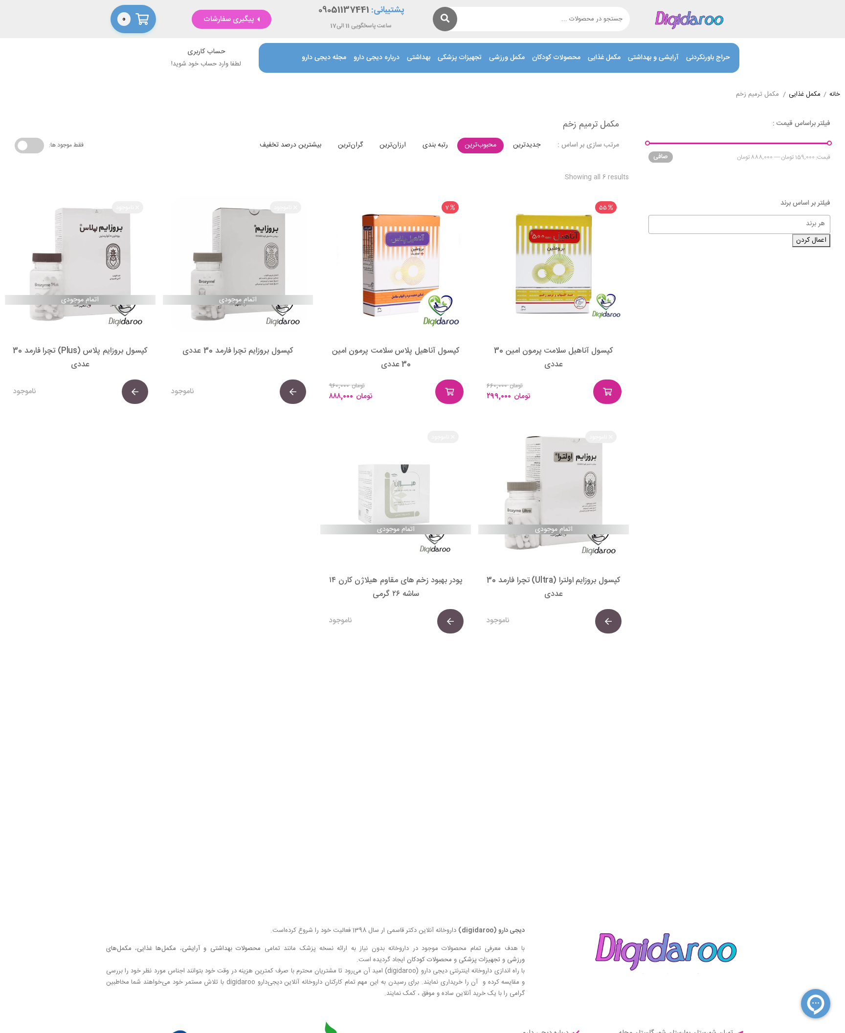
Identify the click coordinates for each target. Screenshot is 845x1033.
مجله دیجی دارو (324, 58)
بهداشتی (418, 58)
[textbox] (734, 224)
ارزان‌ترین (392, 145)
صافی (660, 156)
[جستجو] (445, 19)
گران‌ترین (350, 145)
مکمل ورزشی (507, 58)
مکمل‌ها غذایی (156, 948)
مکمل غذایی (604, 58)
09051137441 (343, 10)
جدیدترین (526, 145)
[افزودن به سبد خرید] (607, 391)
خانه (834, 95)
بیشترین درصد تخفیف (290, 145)
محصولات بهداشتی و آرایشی (221, 948)
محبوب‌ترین (480, 145)
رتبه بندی (435, 145)
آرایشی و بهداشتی (653, 58)
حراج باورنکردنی (708, 58)
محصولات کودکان (556, 58)
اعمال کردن (811, 240)
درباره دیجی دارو (377, 58)
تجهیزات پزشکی (460, 58)
